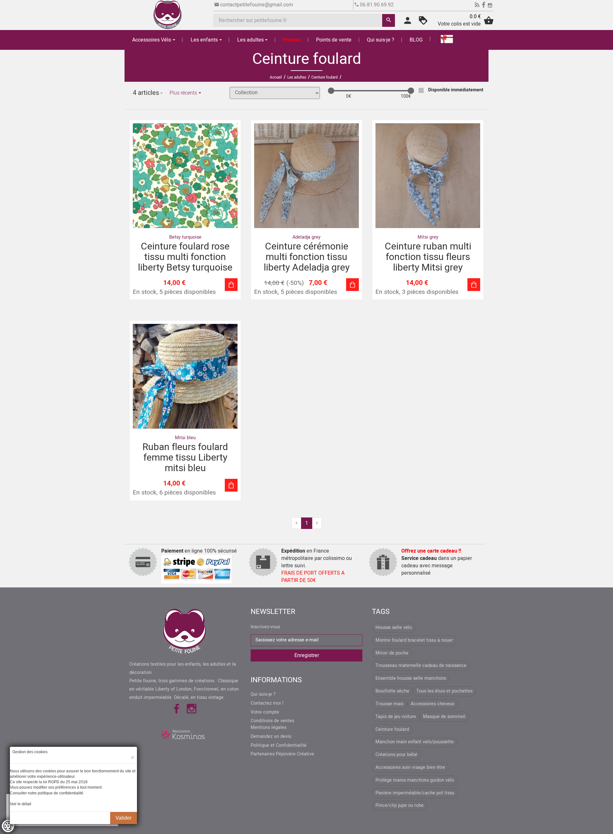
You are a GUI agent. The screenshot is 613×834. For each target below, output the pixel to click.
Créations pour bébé (396, 754)
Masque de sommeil (444, 716)
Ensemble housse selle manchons (410, 678)
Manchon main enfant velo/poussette (414, 741)
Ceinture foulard (392, 729)
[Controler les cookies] (8, 826)
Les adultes (250, 40)
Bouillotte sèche (392, 691)
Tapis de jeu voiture (395, 716)
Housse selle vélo (393, 627)
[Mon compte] (407, 23)
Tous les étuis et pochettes (444, 691)
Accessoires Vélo (151, 40)
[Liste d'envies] (423, 23)
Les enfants (204, 40)
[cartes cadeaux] (443, 39)
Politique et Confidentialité (278, 745)
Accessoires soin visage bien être (410, 767)
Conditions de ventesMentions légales (272, 724)
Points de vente (334, 40)
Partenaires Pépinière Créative (282, 754)
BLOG (416, 40)
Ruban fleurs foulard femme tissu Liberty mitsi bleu (185, 457)
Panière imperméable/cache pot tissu (414, 793)
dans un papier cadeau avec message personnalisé (436, 562)
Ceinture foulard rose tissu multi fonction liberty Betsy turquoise (185, 257)
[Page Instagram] (490, 6)
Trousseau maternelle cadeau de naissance (420, 665)
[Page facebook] (483, 6)
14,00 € (274, 283)
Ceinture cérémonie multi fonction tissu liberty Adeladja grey (307, 257)
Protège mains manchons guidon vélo (414, 780)
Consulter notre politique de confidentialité (46, 793)
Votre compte (265, 712)
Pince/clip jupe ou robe (399, 805)
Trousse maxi (389, 703)
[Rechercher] (388, 20)
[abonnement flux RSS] (477, 6)
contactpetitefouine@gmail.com (256, 5)
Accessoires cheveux (432, 703)
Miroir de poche (391, 653)
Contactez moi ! (267, 703)
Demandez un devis (271, 736)
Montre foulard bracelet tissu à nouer (414, 640)
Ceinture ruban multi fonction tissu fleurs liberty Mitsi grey (428, 257)
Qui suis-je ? (380, 40)
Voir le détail (20, 804)
